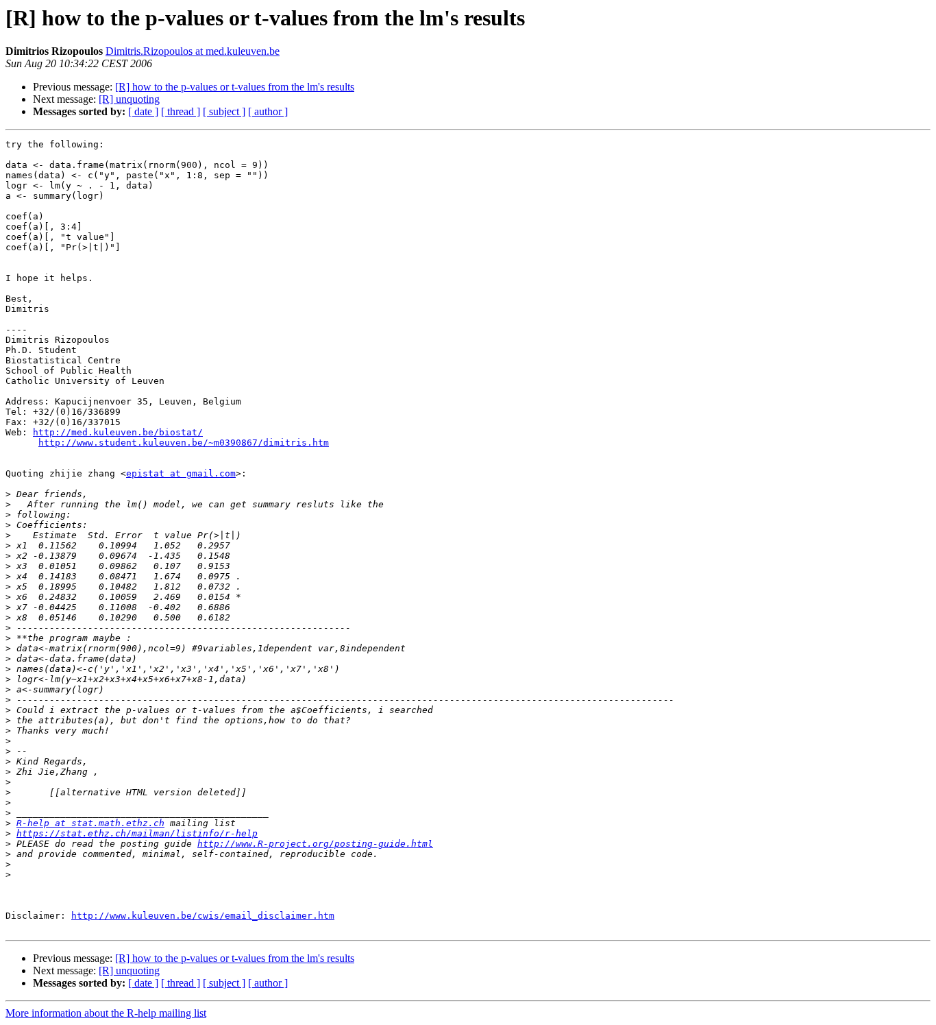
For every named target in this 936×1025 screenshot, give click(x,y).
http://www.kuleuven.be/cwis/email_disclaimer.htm (202, 916)
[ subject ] (224, 111)
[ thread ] (180, 111)
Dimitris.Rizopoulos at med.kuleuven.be (193, 51)
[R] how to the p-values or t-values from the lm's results (234, 87)
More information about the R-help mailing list (105, 1013)
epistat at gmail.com (181, 473)
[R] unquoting (129, 99)
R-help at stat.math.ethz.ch (90, 823)
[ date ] (143, 111)
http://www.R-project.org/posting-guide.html (315, 844)
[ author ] (268, 111)
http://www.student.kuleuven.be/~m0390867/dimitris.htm (183, 442)
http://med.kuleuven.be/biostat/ (118, 432)
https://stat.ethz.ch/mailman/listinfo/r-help (137, 833)
